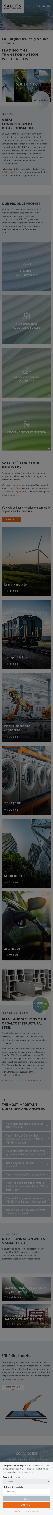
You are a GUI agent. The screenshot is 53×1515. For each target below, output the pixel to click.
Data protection (20, 1511)
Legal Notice (33, 1511)
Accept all (26, 1505)
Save (26, 1498)
